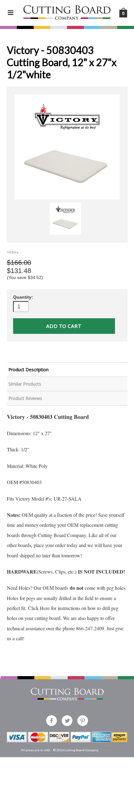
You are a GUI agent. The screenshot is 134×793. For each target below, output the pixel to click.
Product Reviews (25, 398)
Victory (12, 252)
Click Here (39, 608)
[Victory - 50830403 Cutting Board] (67, 146)
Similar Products (24, 384)
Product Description (28, 369)
